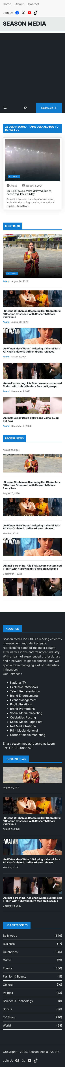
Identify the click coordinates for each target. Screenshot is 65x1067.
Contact (33, 4)
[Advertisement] (32, 65)
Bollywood (14, 177)
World (7, 1025)
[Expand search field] (25, 108)
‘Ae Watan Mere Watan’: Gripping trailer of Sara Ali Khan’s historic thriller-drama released (31, 350)
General (8, 984)
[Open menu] (5, 108)
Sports (7, 1009)
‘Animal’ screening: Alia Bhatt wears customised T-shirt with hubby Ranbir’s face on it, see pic (32, 385)
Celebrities (10, 952)
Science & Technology (18, 1001)
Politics (8, 993)
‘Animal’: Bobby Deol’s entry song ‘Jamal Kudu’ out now (31, 419)
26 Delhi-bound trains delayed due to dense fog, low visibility (29, 192)
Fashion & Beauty (14, 976)
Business (9, 944)
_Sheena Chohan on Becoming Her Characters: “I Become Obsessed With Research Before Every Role (32, 314)
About (19, 4)
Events (7, 968)
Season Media (24, 23)
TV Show (9, 1017)
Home (7, 4)
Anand (13, 185)
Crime (7, 960)
